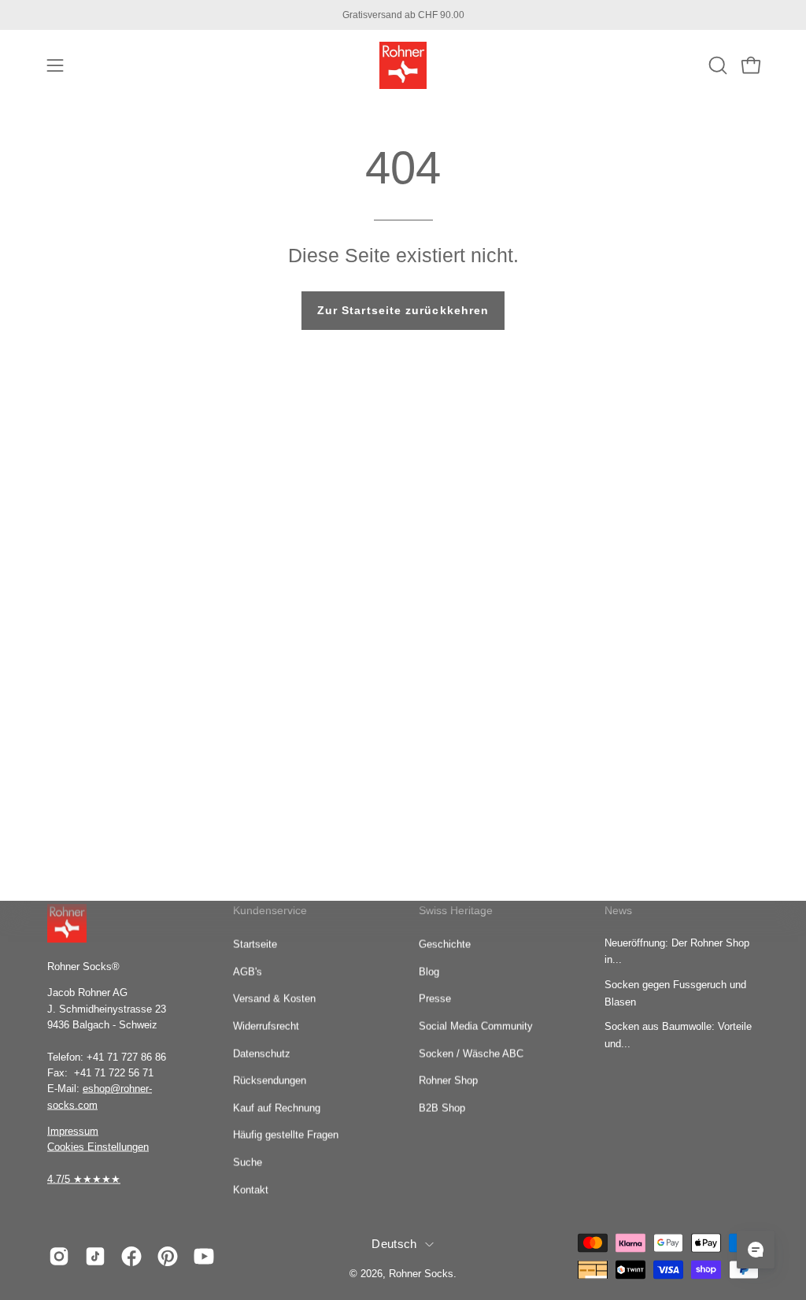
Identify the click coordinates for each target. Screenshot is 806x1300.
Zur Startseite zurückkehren (403, 310)
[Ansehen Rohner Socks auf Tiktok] (95, 1256)
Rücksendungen (269, 1080)
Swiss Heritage (456, 910)
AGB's (247, 971)
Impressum (72, 1130)
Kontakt (250, 1189)
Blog (429, 971)
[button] (716, 65)
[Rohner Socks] (403, 65)
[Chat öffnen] (756, 1250)
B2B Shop (442, 1107)
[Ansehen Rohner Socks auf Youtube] (204, 1256)
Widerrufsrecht (266, 1025)
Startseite (255, 944)
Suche (247, 1162)
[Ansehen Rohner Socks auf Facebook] (131, 1256)
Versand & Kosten (274, 998)
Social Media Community (476, 1025)
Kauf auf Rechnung (276, 1107)
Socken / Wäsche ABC (471, 1053)
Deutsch (394, 1244)
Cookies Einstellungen (98, 1147)
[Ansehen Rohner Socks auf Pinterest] (167, 1256)
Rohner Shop (448, 1080)
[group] (403, 15)
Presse (435, 998)
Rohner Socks (421, 1273)
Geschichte (445, 944)
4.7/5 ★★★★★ (83, 1178)
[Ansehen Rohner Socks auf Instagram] (59, 1256)
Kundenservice (270, 910)
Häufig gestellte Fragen (285, 1135)
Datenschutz (261, 1053)
